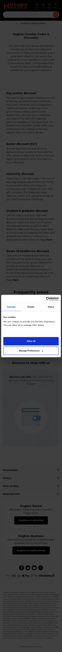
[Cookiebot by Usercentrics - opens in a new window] (46, 299)
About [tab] (51, 307)
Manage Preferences (29, 350)
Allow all (31, 341)
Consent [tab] (11, 307)
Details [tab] (31, 307)
